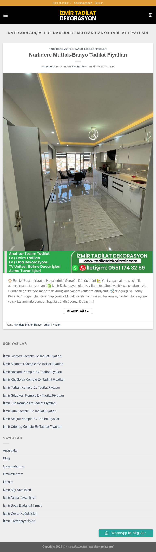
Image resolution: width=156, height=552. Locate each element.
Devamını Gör (78, 310)
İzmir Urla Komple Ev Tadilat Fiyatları (29, 411)
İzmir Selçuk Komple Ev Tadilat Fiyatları (31, 419)
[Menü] (5, 15)
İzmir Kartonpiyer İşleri (19, 521)
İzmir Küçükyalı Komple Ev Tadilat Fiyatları (33, 379)
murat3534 (48, 66)
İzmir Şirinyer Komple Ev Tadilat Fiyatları (32, 356)
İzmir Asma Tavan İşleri (19, 497)
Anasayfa (10, 450)
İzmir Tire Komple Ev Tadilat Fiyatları (29, 403)
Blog (6, 458)
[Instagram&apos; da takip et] (150, 15)
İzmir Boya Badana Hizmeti (22, 505)
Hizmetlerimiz (61, 2)
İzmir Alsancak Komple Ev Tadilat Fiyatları (33, 364)
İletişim (99, 2)
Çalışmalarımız (83, 2)
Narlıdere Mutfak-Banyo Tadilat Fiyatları (78, 49)
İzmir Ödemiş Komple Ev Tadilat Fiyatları (32, 426)
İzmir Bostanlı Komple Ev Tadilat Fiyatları (32, 372)
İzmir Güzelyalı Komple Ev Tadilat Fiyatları (33, 395)
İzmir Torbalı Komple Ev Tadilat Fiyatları (31, 387)
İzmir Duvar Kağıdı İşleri (20, 513)
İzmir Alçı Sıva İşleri (17, 490)
